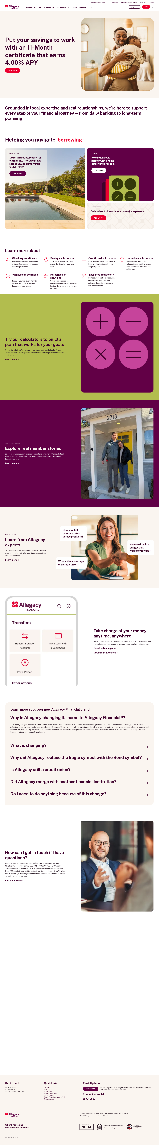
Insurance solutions (100, 274)
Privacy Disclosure (50, 1093)
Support (142, 2)
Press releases (49, 1099)
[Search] (152, 7)
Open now (13, 70)
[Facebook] (94, 1099)
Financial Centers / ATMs (129, 2)
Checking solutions (23, 258)
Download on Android (104, 652)
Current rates (49, 1095)
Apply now (98, 218)
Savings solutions (60, 258)
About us (115, 2)
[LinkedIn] (87, 1099)
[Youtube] (91, 1099)
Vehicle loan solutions (25, 274)
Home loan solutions (138, 258)
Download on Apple (103, 648)
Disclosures (48, 1089)
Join (146, 7)
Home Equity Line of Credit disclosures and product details (52, 1059)
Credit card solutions (100, 258)
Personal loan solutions (58, 276)
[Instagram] (84, 1099)
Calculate (99, 170)
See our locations (14, 880)
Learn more (17, 173)
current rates (110, 1053)
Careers (151, 2)
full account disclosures (129, 1053)
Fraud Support (49, 1091)
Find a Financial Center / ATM (54, 1097)
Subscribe (90, 1089)
